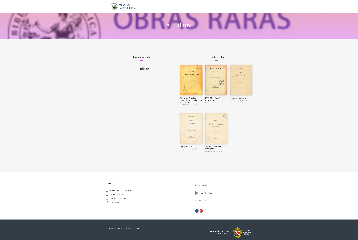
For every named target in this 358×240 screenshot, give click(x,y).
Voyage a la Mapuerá (238, 98)
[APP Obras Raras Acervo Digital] (223, 193)
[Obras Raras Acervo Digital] (123, 6)
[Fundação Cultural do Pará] (201, 211)
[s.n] (206, 102)
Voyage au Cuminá (187, 146)
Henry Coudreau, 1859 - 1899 (188, 105)
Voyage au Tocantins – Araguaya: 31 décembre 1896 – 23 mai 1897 (191, 100)
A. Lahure (141, 68)
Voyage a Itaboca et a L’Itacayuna (213, 147)
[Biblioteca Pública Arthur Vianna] (197, 211)
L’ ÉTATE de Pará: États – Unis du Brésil (214, 99)
